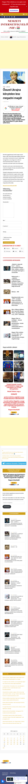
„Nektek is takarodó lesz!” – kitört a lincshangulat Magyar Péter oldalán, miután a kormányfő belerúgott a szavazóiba (13, 523)
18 (7, 742)
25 (7, 744)
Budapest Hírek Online (14, 674)
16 (23, 740)
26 (11, 744)
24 (4, 744)
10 (4, 740)
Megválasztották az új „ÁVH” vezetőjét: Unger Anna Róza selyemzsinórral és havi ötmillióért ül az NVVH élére (13, 559)
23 (23, 742)
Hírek (4, 86)
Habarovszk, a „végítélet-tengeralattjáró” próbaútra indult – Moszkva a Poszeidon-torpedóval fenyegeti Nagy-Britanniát (14, 536)
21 (17, 742)
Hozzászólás (6, 202)
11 (7, 740)
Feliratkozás (7, 506)
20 (14, 742)
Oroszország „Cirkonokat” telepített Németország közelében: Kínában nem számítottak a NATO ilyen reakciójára (14, 663)
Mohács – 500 (14, 546)
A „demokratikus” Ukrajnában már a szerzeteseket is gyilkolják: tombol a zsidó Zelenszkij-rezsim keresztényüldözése (13, 687)
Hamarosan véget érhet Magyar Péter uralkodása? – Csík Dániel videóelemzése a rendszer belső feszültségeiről (13, 637)
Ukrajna (8, 86)
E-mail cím (5, 226)
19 (11, 742)
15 (20, 740)
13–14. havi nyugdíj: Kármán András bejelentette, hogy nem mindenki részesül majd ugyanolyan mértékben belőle (13, 611)
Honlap (4, 231)
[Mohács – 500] (7, 547)
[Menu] (2, 14)
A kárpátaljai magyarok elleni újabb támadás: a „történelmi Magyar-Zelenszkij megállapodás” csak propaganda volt (13, 717)
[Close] (26, 6)
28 (17, 744)
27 (14, 744)
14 (17, 740)
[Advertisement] (14, 54)
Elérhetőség (13, 773)
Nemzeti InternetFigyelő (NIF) (14, 779)
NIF (11, 519)
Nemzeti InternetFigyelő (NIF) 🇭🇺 (14, 24)
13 (14, 740)
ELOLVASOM (14, 10)
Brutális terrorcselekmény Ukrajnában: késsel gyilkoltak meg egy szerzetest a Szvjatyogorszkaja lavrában (12, 650)
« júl (3, 747)
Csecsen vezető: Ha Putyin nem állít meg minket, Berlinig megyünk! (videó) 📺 (12, 453)
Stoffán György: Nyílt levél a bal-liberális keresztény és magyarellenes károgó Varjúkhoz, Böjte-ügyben (13, 457)
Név (4, 220)
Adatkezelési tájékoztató (5, 773)
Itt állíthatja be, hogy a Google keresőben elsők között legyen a (15, 108)
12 (11, 740)
